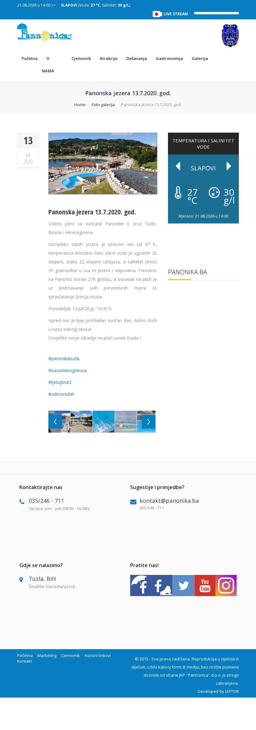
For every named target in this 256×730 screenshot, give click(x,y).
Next (229, 166)
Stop (235, 210)
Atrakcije (109, 58)
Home (80, 104)
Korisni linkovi (98, 655)
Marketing (47, 655)
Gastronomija (169, 58)
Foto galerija (103, 104)
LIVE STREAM (176, 14)
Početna (29, 58)
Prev (178, 166)
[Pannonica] (45, 32)
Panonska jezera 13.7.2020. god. (92, 211)
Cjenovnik (81, 58)
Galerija (200, 58)
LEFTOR (232, 691)
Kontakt (24, 661)
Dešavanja (136, 58)
